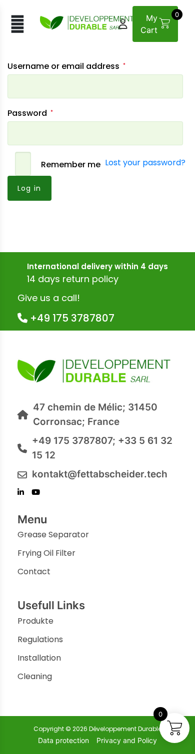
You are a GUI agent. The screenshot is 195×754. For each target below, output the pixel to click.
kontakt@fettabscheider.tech (100, 474)
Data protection (63, 740)
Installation (39, 658)
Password (45, 113)
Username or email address (82, 66)
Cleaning (35, 676)
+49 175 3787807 (71, 318)
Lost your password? (145, 162)
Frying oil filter (47, 553)
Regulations (40, 639)
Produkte (36, 621)
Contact (34, 571)
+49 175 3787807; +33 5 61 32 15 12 (102, 448)
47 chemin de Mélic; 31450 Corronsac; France (95, 414)
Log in (30, 188)
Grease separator (53, 534)
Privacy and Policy (126, 740)
